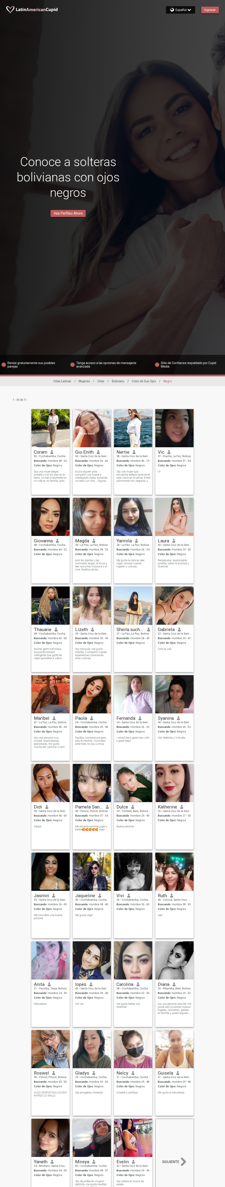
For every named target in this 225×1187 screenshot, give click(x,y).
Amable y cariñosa (127, 1092)
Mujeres (84, 381)
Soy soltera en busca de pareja (130, 1183)
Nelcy (122, 1073)
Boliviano (118, 381)
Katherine (167, 807)
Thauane (42, 629)
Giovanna (43, 540)
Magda (82, 540)
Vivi (120, 895)
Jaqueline (85, 895)
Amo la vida (164, 649)
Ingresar (210, 10)
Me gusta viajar (84, 915)
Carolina (124, 984)
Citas (100, 381)
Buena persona (125, 826)
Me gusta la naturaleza (171, 1092)
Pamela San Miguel (89, 807)
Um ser (79, 1003)
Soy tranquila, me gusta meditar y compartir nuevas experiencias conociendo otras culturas (91, 654)
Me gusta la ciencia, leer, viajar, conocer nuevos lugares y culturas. (130, 563)
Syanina (166, 718)
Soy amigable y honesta (89, 1092)
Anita (39, 984)
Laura (163, 540)
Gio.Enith (84, 452)
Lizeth (81, 629)
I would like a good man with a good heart (132, 739)
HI (159, 471)
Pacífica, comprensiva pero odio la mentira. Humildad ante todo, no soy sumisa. (90, 740)
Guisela (165, 1073)
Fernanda (125, 718)
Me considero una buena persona (48, 917)
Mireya (82, 1161)
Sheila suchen (130, 629)
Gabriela (166, 629)
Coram (40, 452)
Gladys (82, 1073)
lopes (80, 984)
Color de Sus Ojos (144, 381)
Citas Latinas (62, 381)
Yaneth (40, 1161)
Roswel (41, 1073)
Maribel (41, 718)
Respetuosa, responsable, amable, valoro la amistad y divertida (173, 563)
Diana (163, 984)
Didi (38, 807)
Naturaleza (40, 1003)
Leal (160, 915)
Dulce (122, 807)
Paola (81, 718)
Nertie (122, 452)
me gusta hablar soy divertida (128, 1005)
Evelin (122, 1161)
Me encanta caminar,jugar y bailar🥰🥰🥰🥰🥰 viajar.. (91, 828)
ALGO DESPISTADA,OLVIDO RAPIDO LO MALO (50, 1094)
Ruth (162, 895)
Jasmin (41, 895)
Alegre (37, 826)
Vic (161, 452)
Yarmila (124, 540)
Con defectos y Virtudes (171, 737)
